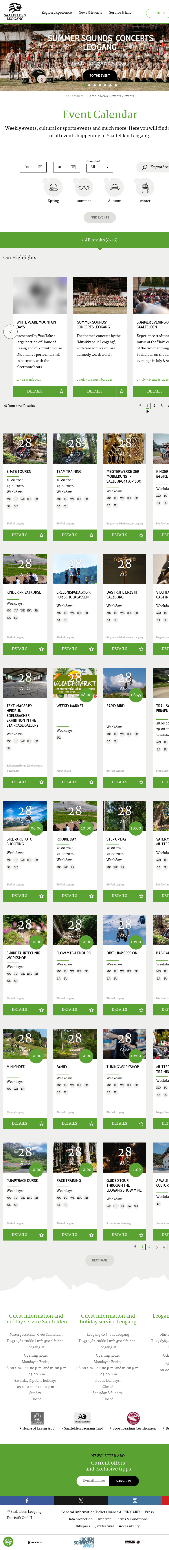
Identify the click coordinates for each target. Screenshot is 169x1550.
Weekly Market (70, 706)
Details (34, 391)
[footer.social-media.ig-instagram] (135, 1500)
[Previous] (10, 331)
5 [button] (105, 85)
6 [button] (110, 85)
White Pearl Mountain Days (36, 325)
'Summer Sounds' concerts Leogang (93, 325)
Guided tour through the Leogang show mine (124, 1185)
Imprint (104, 1519)
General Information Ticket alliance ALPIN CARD (100, 1512)
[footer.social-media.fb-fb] (27, 1500)
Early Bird (116, 706)
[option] (100, 337)
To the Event (100, 75)
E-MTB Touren (19, 471)
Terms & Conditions (132, 1519)
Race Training (69, 1180)
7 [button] (116, 85)
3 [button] (95, 85)
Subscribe (124, 1481)
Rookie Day (66, 839)
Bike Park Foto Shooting (20, 841)
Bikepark (83, 1526)
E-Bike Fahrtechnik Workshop (23, 955)
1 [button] (84, 85)
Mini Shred (16, 1067)
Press (149, 1512)
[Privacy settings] (8, 1542)
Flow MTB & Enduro (74, 953)
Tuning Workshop (123, 1067)
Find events (99, 217)
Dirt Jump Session (122, 953)
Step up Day (117, 839)
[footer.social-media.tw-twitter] (81, 1500)
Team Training (69, 471)
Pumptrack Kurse (22, 1180)
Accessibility (129, 1526)
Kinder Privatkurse (24, 592)
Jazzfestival (104, 1526)
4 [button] (100, 85)
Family (62, 1067)
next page (100, 1260)
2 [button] (89, 85)
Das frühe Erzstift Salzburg (123, 595)
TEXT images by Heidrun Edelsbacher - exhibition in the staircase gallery (23, 716)
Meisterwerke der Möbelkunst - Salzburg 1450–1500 (124, 476)
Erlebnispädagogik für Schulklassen (74, 595)
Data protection (80, 1519)
